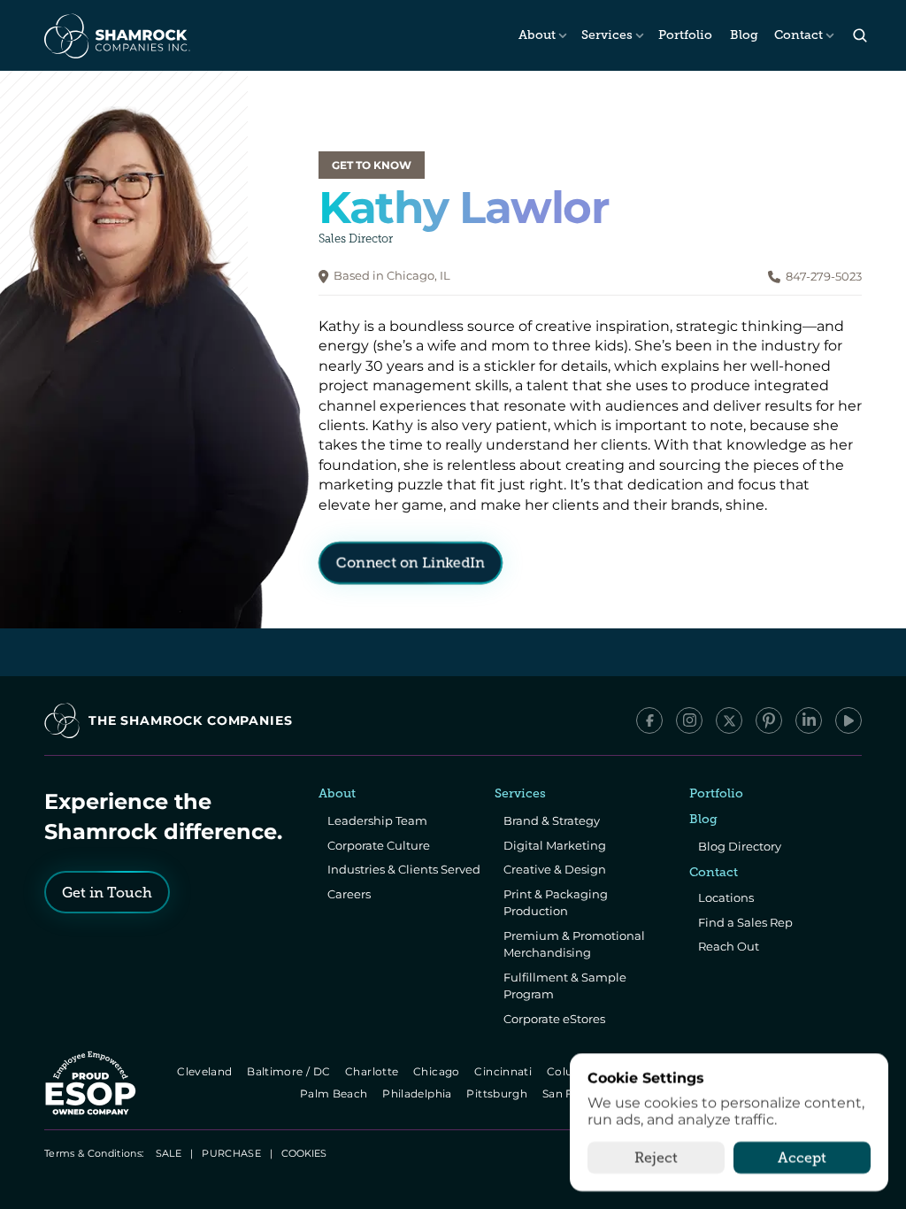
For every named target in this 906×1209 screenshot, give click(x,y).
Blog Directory (739, 846)
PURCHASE (231, 1153)
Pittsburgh (498, 1093)
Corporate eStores (554, 1019)
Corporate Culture (378, 845)
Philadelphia (419, 1093)
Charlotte (373, 1071)
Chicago (437, 1071)
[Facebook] (649, 720)
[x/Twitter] (729, 720)
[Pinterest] (769, 720)
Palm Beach (335, 1093)
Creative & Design (554, 869)
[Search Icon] (859, 35)
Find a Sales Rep (745, 922)
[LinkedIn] (808, 720)
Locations (726, 897)
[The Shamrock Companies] (116, 35)
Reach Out (728, 946)
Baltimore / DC (290, 1071)
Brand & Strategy (551, 820)
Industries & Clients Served (403, 869)
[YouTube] (848, 720)
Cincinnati (505, 1071)
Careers (349, 894)
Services (607, 34)
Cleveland (206, 1071)
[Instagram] (689, 720)
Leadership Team (377, 820)
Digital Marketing (554, 845)
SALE (168, 1153)
